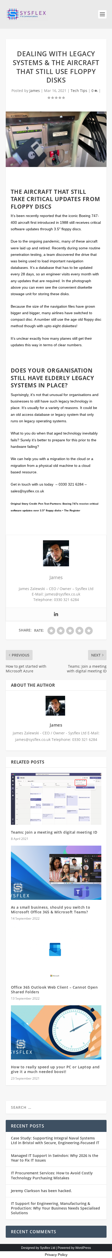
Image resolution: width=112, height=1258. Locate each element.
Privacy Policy (56, 1255)
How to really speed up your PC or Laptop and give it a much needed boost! (55, 1069)
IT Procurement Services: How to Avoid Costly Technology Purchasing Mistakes (52, 1175)
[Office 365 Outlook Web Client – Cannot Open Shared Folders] (56, 952)
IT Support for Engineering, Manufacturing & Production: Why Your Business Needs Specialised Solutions (55, 1208)
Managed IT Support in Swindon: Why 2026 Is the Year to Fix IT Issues (54, 1158)
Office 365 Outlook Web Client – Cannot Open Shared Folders (54, 989)
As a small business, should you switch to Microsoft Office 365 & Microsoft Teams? (50, 909)
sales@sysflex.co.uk (27, 491)
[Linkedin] (56, 614)
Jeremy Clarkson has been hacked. (41, 1190)
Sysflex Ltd (47, 1248)
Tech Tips (79, 90)
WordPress (83, 1248)
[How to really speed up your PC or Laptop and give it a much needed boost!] (56, 1032)
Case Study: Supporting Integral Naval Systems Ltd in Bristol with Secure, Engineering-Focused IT (55, 1140)
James (34, 90)
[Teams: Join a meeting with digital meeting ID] (56, 799)
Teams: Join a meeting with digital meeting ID (54, 832)
